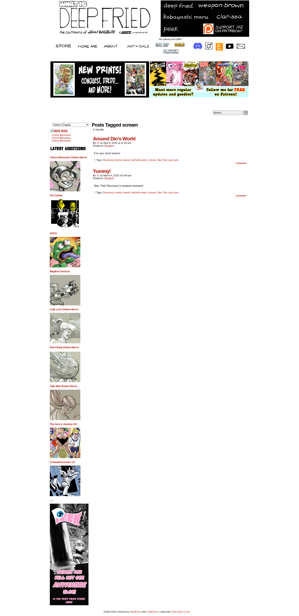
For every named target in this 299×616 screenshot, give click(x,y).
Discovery (108, 160)
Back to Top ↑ (184, 612)
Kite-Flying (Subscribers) (64, 347)
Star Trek (162, 160)
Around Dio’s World (114, 138)
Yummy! (102, 171)
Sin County (56, 195)
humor (118, 160)
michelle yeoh (139, 160)
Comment (241, 163)
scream (152, 160)
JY (97, 143)
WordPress (135, 612)
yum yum (173, 160)
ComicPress (152, 612)
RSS (64, 131)
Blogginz (109, 145)
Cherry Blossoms (61, 135)
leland (126, 160)
